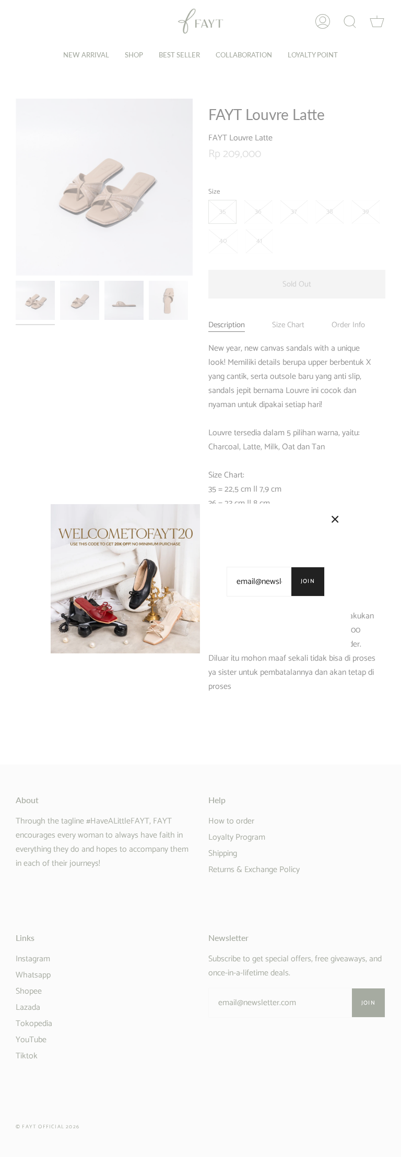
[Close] (335, 519)
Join (308, 581)
